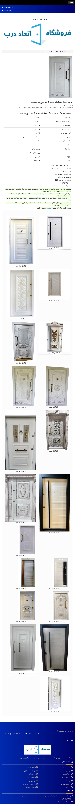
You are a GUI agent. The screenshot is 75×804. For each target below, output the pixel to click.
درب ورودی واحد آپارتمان (29, 784)
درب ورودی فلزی (66, 784)
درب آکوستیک (67, 774)
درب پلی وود (32, 781)
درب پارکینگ (67, 787)
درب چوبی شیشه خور (30, 787)
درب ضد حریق (67, 767)
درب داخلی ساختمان (65, 777)
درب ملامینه (67, 781)
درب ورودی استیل (31, 777)
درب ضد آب (32, 774)
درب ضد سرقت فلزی (30, 771)
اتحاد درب (48, 208)
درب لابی (68, 771)
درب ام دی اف (32, 767)
